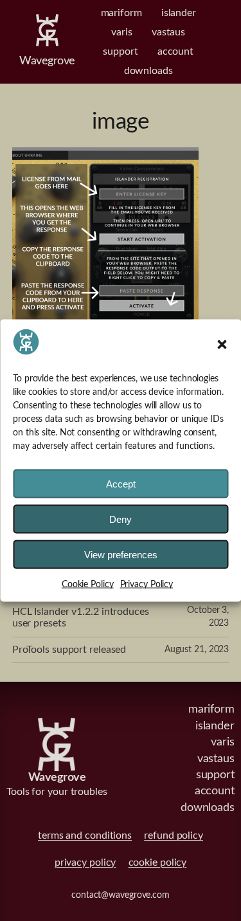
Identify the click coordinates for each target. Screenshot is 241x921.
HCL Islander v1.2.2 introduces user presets (80, 617)
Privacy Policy (147, 584)
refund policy (173, 835)
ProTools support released (69, 649)
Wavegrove (47, 61)
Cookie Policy (88, 584)
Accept (121, 484)
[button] (221, 344)
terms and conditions (85, 835)
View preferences (120, 554)
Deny (120, 519)
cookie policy (158, 862)
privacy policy (85, 862)
